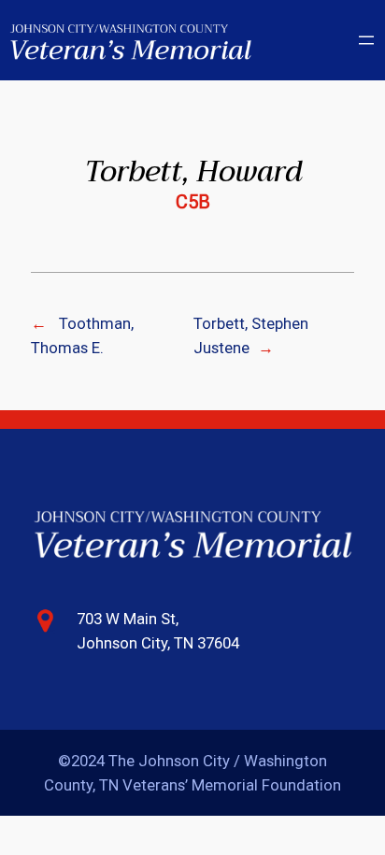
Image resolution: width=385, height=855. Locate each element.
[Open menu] (366, 40)
